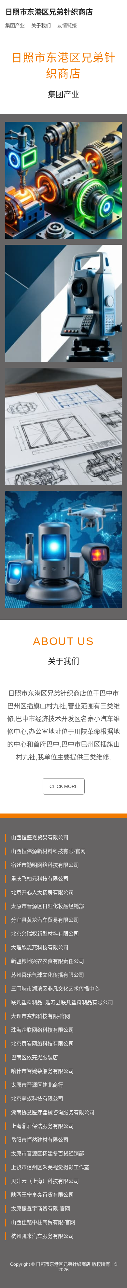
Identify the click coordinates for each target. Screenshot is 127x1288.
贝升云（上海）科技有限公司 (45, 1181)
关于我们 (41, 25)
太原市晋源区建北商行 (37, 1085)
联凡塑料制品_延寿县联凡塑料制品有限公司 (62, 1002)
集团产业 (15, 25)
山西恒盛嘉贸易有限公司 (39, 837)
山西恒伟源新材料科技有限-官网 (48, 851)
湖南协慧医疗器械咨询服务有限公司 (52, 1112)
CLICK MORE (63, 786)
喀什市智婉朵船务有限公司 (42, 1071)
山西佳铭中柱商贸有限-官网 (43, 1222)
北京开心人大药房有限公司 (42, 892)
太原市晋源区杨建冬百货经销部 (47, 1153)
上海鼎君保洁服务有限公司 (42, 1126)
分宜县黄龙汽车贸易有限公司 (45, 920)
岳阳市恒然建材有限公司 (39, 1140)
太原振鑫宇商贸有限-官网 (40, 1208)
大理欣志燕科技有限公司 (39, 947)
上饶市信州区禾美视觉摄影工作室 (50, 1167)
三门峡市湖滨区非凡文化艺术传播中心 (55, 989)
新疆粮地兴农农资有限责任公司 (47, 961)
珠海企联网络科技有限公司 (42, 1030)
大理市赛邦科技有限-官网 (40, 1016)
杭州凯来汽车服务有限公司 (42, 1236)
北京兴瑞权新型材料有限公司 (45, 934)
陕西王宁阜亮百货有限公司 (42, 1195)
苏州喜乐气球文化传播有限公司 (47, 975)
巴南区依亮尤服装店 (34, 1057)
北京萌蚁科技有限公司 (37, 1098)
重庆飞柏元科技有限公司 (39, 879)
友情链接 (67, 25)
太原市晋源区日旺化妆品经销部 (47, 906)
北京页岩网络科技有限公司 (42, 1043)
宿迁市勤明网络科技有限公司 (45, 865)
